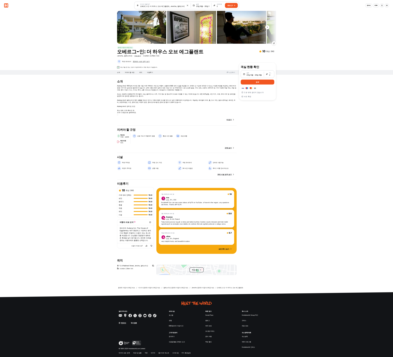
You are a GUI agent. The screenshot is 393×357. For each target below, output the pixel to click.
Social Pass (209, 315)
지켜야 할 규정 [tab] (129, 72)
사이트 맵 (175, 353)
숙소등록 (245, 336)
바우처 (153, 353)
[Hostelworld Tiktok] (154, 315)
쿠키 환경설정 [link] (186, 353)
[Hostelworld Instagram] (140, 315)
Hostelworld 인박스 (248, 347)
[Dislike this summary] (151, 246)
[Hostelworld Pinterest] (149, 315)
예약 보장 (208, 326)
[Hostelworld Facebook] (130, 315)
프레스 (244, 320)
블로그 (207, 320)
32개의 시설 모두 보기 (141, 62)
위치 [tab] (140, 72)
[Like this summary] (146, 246)
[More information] (150, 222)
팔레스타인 (128, 56)
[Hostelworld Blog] (120, 315)
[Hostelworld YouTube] (145, 315)
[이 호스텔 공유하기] (274, 43)
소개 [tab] (118, 72)
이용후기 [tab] (150, 72)
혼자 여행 (208, 336)
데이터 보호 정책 (124, 353)
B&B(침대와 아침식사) (176, 326)
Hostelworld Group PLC (250, 315)
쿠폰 (146, 353)
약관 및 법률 (137, 353)
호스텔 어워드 (210, 331)
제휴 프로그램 (246, 342)
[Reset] (187, 5)
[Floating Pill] (267, 27)
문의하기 (172, 336)
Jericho (120, 56)
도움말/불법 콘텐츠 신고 (177, 342)
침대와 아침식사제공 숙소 (125, 47)
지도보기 (137, 56)
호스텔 (171, 315)
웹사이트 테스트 (163, 353)
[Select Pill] (382, 5)
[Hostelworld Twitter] (135, 315)
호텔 (170, 320)
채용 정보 (245, 326)
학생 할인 (208, 342)
